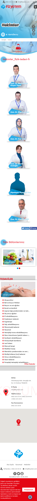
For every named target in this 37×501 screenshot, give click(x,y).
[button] (18, 422)
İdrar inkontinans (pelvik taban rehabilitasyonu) (17, 335)
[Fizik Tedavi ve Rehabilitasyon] (18, 257)
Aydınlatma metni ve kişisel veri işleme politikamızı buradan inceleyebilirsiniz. (10, 496)
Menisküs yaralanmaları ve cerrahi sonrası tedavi (17, 352)
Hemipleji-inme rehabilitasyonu (16, 333)
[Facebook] (33, 27)
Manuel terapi (9, 346)
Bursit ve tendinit (10, 308)
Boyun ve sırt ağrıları (11, 305)
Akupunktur (8, 300)
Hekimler (27, 465)
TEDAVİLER (6, 279)
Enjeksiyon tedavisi (11, 319)
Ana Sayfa (10, 465)
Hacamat (7, 330)
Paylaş (34, 228)
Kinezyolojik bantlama (12, 341)
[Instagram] (33, 34)
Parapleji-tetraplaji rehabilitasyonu (17, 362)
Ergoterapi (8, 322)
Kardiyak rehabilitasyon (13, 338)
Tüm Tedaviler (30, 364)
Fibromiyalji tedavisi (11, 327)
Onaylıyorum (28, 489)
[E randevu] (9, 35)
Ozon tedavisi (9, 360)
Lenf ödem (8, 343)
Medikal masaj (9, 349)
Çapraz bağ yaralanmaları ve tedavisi (17, 311)
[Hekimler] (10, 6)
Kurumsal (19, 465)
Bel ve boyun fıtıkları (12, 303)
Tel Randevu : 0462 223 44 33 (12, 469)
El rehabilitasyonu (11, 316)
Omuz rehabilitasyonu (12, 357)
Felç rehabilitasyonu (11, 324)
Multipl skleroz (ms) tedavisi (14, 354)
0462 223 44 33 (10, 2)
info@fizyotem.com (24, 2)
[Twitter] (33, 30)
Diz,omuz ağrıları (10, 314)
